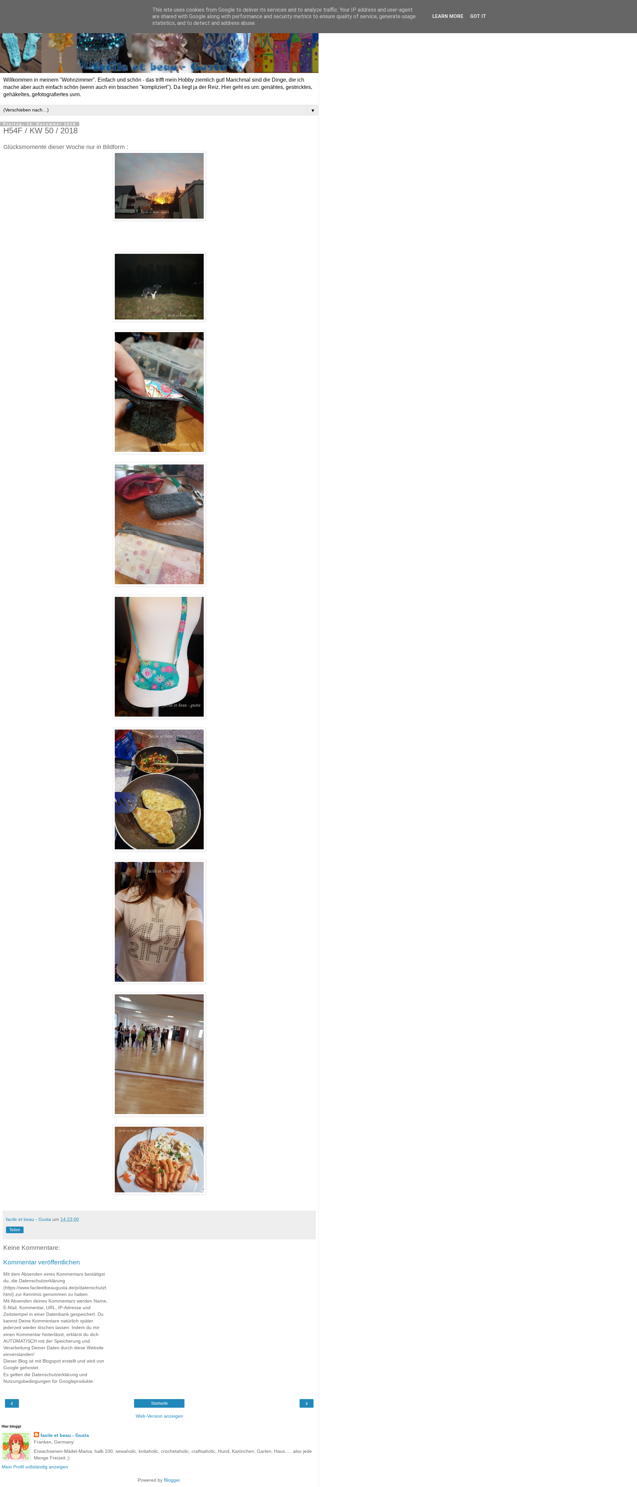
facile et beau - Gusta (64, 1435)
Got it (478, 16)
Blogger (172, 1480)
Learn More (447, 16)
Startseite (159, 1403)
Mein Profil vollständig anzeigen (35, 1466)
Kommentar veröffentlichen (41, 1262)
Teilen (14, 1230)
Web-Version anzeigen (159, 1416)
